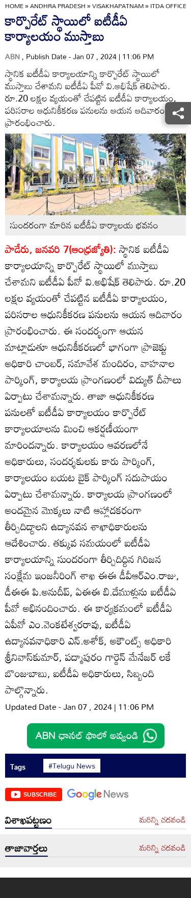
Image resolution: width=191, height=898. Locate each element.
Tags (17, 767)
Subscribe (40, 794)
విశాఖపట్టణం (28, 819)
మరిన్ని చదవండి (163, 820)
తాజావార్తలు (26, 847)
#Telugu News (71, 766)
